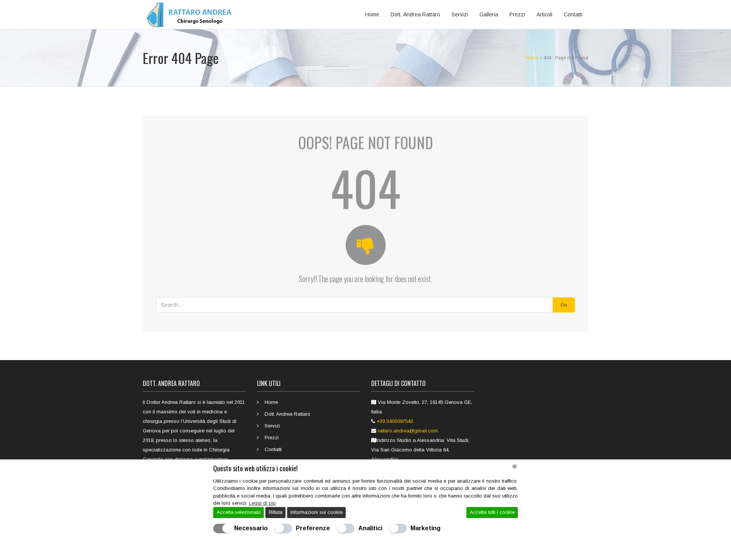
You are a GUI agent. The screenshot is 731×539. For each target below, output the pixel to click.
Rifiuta (276, 512)
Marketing (425, 528)
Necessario (251, 528)
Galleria (488, 14)
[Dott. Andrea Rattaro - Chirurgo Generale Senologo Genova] (191, 14)
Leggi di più (262, 503)
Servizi (460, 14)
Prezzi (517, 14)
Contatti (573, 14)
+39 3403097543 (395, 421)
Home (372, 14)
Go (563, 305)
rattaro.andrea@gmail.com (408, 431)
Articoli (544, 14)
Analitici (370, 528)
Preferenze (313, 528)
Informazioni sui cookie (316, 512)
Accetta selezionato (239, 512)
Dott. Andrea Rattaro (415, 14)
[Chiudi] (514, 466)
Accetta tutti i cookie (492, 512)
